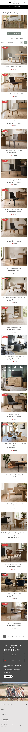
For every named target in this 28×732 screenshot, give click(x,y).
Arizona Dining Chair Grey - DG (14, 94)
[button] (25, 2)
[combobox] (6, 661)
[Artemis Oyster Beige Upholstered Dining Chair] (14, 492)
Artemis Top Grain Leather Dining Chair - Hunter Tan (14, 475)
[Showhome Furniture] (14, 2)
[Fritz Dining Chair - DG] (14, 402)
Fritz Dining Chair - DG (14, 414)
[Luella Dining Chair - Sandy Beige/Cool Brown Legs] (14, 521)
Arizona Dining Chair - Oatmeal (14, 66)
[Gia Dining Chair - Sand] (14, 109)
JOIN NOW (8, 676)
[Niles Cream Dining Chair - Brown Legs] (14, 286)
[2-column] (25, 42)
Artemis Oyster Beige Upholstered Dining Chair (14, 505)
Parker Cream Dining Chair (14, 327)
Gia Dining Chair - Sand (14, 121)
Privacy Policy (6, 672)
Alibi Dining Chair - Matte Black (14, 209)
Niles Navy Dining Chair (14, 593)
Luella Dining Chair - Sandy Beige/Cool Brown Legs (14, 534)
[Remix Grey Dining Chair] (14, 227)
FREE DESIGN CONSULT (14, 33)
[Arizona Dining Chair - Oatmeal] (14, 55)
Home (6, 38)
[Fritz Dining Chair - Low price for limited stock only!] (14, 432)
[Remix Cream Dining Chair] (14, 256)
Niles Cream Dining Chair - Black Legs (14, 356)
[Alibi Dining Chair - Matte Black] (14, 198)
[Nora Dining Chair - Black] (14, 168)
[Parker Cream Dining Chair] (14, 315)
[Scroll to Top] (25, 723)
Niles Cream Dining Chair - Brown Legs (14, 297)
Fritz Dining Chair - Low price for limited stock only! (14, 444)
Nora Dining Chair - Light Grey (14, 150)
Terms (10, 672)
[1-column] (21, 42)
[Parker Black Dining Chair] (14, 611)
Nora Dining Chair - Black (14, 180)
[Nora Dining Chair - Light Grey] (14, 139)
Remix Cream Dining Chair (14, 268)
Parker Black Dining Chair (14, 623)
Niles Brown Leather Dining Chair (14, 564)
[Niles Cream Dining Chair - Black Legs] (14, 345)
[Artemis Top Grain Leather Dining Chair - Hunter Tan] (14, 463)
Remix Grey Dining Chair (14, 239)
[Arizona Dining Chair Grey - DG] (14, 82)
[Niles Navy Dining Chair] (14, 582)
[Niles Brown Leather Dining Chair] (14, 552)
